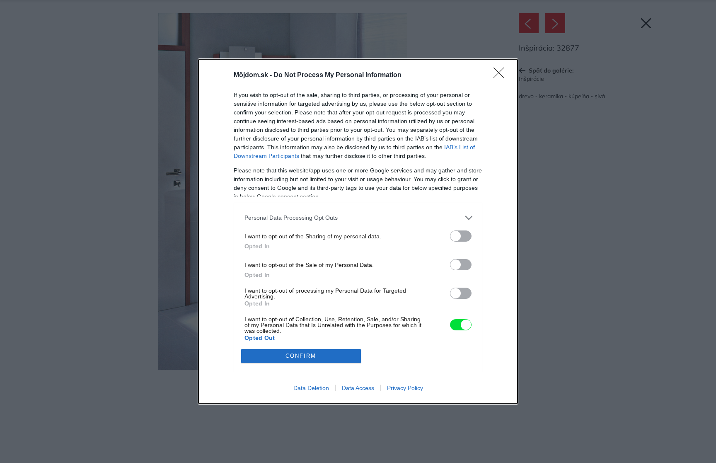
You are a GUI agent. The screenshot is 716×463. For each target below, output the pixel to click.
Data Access (358, 388)
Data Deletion (311, 388)
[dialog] (358, 231)
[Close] (501, 75)
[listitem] (358, 217)
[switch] (461, 236)
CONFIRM (300, 356)
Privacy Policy (405, 388)
